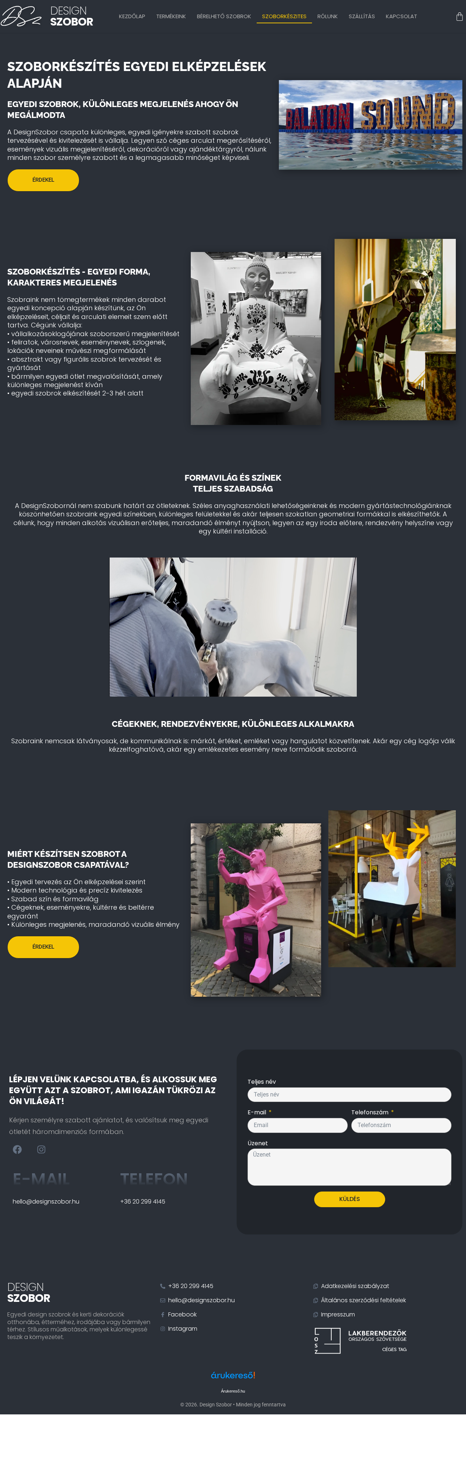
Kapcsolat (401, 16)
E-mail (41, 1178)
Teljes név (262, 1082)
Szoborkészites (284, 16)
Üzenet (258, 1143)
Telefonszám (370, 1112)
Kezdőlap (132, 16)
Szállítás (362, 16)
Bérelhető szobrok (224, 16)
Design (71, 16)
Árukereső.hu (233, 1391)
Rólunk (327, 16)
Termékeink (171, 16)
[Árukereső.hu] (233, 1379)
